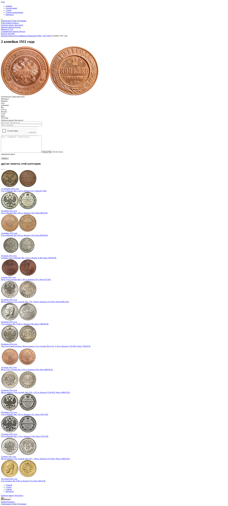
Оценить (5, 158)
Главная (9, 6)
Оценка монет (11, 8)
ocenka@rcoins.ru (8, 502)
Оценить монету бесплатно (12, 25)
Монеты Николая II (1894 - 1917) (34, 36)
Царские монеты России (11, 36)
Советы (9, 489)
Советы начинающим (14, 12)
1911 (49, 36)
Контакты (10, 15)
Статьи (8, 10)
